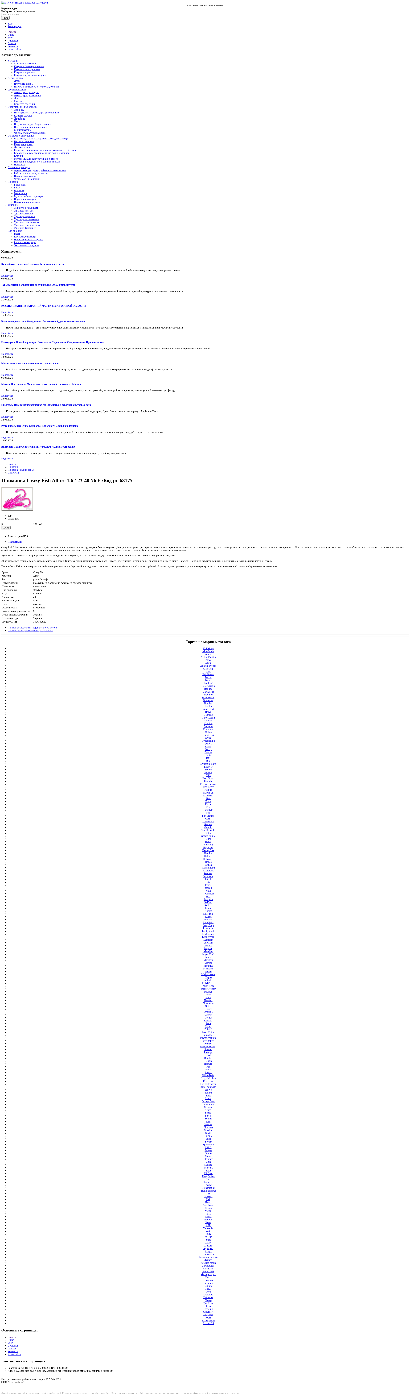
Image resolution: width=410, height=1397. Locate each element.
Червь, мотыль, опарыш (27, 179)
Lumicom (208, 939)
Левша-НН (208, 1271)
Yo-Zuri (208, 1236)
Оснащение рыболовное (21, 135)
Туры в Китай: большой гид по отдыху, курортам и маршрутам (38, 284)
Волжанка (208, 1254)
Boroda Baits (208, 709)
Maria (208, 957)
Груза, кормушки (23, 144)
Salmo (208, 1098)
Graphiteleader (208, 830)
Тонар (208, 1300)
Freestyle (208, 810)
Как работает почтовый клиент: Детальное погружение (33, 264)
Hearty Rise (208, 850)
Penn (208, 1023)
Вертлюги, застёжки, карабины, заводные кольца (41, 138)
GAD (208, 818)
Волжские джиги (208, 1257)
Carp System (208, 717)
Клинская (208, 1268)
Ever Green (208, 778)
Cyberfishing (208, 740)
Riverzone (208, 1081)
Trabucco (208, 1182)
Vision (208, 1211)
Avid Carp (208, 668)
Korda (208, 908)
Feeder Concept (208, 784)
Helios (208, 862)
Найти (5, 18)
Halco (208, 841)
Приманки (13, 181)
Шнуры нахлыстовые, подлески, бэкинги (37, 86)
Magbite (208, 948)
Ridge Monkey (208, 1078)
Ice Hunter (208, 870)
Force (208, 801)
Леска (17, 80)
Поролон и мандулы (25, 199)
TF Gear (208, 1173)
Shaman (208, 1124)
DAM (208, 746)
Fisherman (208, 792)
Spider (208, 1141)
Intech (208, 879)
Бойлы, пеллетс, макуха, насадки (32, 173)
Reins (208, 1069)
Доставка (13, 40)
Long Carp (208, 925)
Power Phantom (208, 1037)
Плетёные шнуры (23, 83)
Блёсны (18, 187)
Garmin (208, 827)
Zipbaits (208, 1245)
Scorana (208, 1107)
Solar (208, 1138)
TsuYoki (208, 1196)
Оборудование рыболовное (22, 106)
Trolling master (208, 1190)
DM (208, 758)
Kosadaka (208, 913)
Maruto (208, 962)
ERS (208, 775)
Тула (208, 1306)
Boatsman (208, 700)
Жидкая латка (208, 1262)
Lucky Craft (208, 931)
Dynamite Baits (208, 763)
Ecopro (208, 769)
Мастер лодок (208, 1274)
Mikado (208, 980)
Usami (208, 1202)
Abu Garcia (208, 651)
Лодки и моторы (17, 89)
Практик (208, 1280)
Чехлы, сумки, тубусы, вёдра (29, 132)
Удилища (13, 205)
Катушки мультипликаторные (30, 75)
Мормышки (20, 193)
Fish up (208, 789)
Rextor (208, 1072)
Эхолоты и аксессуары (26, 245)
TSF (208, 1193)
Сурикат (208, 1294)
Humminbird (208, 867)
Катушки (13, 60)
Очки (17, 121)
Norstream (208, 1003)
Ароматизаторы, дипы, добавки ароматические (40, 170)
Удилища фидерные (25, 228)
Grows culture (208, 836)
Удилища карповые (24, 216)
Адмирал (208, 1248)
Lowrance (208, 928)
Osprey (208, 1014)
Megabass (208, 968)
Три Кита (208, 1303)
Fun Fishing (208, 815)
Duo (208, 761)
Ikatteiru (208, 873)
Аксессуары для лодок (26, 92)
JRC (208, 896)
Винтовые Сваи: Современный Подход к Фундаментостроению (38, 446)
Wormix (208, 1219)
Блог (10, 37)
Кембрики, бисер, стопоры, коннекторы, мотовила (41, 153)
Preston (208, 1049)
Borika (208, 706)
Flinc (208, 798)
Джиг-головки (22, 147)
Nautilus (208, 1000)
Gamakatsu (208, 821)
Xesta (208, 1222)
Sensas (208, 1118)
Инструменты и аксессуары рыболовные (36, 112)
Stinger (208, 1150)
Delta (208, 755)
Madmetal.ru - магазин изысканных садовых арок (30, 363)
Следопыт (208, 1283)
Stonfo (208, 1153)
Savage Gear (208, 1101)
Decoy (208, 749)
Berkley (208, 688)
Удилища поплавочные (26, 222)
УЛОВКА (208, 1311)
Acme (208, 654)
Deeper (208, 752)
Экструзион (208, 1320)
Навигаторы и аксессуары (28, 239)
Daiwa (208, 743)
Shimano (208, 1127)
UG (208, 1199)
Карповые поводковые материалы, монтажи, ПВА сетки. (45, 150)
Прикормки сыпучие (25, 176)
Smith (208, 1133)
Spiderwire (208, 1144)
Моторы (18, 101)
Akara (208, 662)
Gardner (208, 824)
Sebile (208, 1112)
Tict (208, 1179)
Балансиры (20, 184)
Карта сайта (14, 49)
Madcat (208, 945)
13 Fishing (208, 648)
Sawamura (208, 1104)
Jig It (208, 890)
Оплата (12, 43)
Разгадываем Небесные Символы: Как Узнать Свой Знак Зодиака (39, 425)
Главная (12, 31)
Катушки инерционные (27, 69)
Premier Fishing (208, 1046)
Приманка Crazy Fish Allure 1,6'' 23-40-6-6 (30, 630)
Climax (208, 720)
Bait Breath (208, 674)
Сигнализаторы (22, 130)
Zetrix (208, 1242)
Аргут (208, 1251)
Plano (208, 1026)
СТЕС (208, 1288)
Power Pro (208, 1040)
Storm (208, 1156)
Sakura (208, 1092)
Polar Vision (208, 1032)
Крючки (18, 155)
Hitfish (208, 864)
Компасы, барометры (25, 236)
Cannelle (208, 714)
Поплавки (19, 164)
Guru (208, 838)
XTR (208, 1225)
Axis (208, 671)
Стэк (208, 1291)
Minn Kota (208, 986)
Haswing (208, 844)
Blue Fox (208, 694)
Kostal (208, 916)
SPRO (208, 1147)
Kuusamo (208, 919)
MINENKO (208, 983)
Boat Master (208, 697)
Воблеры (19, 190)
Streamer (208, 1159)
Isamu (208, 885)
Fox (208, 807)
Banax (208, 680)
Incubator (208, 876)
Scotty (208, 1110)
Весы (17, 233)
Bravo (208, 712)
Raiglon (208, 1058)
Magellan (208, 951)
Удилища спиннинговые (27, 225)
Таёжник (208, 1297)
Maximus (208, 965)
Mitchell (208, 991)
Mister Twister (208, 988)
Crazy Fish (13, 472)
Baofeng (208, 683)
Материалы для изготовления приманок (36, 158)
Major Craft (208, 954)
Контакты (13, 46)
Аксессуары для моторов (27, 95)
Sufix (208, 1161)
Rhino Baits (208, 1075)
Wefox (208, 1216)
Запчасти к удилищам (26, 207)
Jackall (208, 887)
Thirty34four (208, 1176)
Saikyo (208, 1089)
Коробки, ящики (23, 115)
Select (208, 1115)
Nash (208, 997)
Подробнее (7, 275)
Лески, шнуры (15, 78)
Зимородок (208, 1265)
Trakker (208, 1185)
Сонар (208, 1286)
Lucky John (208, 934)
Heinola (208, 856)
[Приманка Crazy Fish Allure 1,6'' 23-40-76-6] (17, 510)
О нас (11, 34)
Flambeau (208, 795)
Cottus (208, 732)
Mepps (208, 977)
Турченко (208, 1309)
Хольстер (208, 1314)
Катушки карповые (24, 72)
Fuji (208, 812)
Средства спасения (24, 104)
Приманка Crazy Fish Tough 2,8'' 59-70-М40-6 (32, 627)
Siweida (208, 1130)
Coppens (208, 726)
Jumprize (208, 899)
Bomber (208, 703)
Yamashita (208, 1228)
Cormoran (208, 729)
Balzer (208, 677)
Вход (10, 23)
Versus (208, 1208)
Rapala (208, 1061)
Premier (208, 1043)
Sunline (208, 1164)
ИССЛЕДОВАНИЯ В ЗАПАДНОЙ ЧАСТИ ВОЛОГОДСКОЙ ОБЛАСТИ (43, 305)
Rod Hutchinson (208, 1084)
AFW (208, 660)
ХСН (208, 1317)
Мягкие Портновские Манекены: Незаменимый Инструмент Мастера (41, 384)
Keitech (208, 905)
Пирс (208, 1277)
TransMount (208, 1187)
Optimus (208, 1011)
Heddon (208, 853)
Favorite (208, 781)
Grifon (208, 833)
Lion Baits (208, 922)
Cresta (208, 737)
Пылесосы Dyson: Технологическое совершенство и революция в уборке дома (46, 404)
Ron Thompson (208, 1086)
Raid (208, 1055)
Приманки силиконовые (27, 202)
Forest (208, 804)
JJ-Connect (208, 893)
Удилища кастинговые (26, 219)
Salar (208, 1095)
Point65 (208, 1029)
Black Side (208, 691)
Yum (208, 1239)
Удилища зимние (23, 213)
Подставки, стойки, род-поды (30, 127)
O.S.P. (208, 1006)
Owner (208, 1017)
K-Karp (208, 902)
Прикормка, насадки (19, 167)
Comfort (208, 723)
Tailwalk (208, 1167)
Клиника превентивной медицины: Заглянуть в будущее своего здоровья (43, 321)
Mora (208, 994)
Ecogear (208, 766)
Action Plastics (208, 657)
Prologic (208, 1052)
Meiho (208, 971)
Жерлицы (19, 109)
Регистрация (14, 26)
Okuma (208, 1009)
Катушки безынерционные (29, 66)
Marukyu (208, 960)
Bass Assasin (208, 686)
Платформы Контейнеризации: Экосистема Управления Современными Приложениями (52, 342)
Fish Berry (208, 787)
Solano (208, 1136)
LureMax (208, 942)
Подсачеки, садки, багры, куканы (32, 124)
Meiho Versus (208, 974)
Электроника (15, 230)
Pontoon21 (208, 1035)
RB (208, 1066)
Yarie (208, 1231)
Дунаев (208, 1260)
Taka (208, 1170)
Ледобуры (19, 118)
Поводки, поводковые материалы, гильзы (37, 161)
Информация (15, 541)
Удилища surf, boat (24, 210)
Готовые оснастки (24, 141)
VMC (208, 1213)
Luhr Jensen (208, 936)
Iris (208, 882)
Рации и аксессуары (25, 242)
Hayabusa (208, 847)
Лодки (17, 98)
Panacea (208, 1020)
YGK (208, 1234)
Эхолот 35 (208, 1323)
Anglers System (208, 665)
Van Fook (208, 1205)
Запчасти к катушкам (25, 63)
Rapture (208, 1063)
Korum (208, 911)
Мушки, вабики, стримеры (28, 196)
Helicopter (208, 859)
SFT (208, 1121)
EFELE (208, 772)
